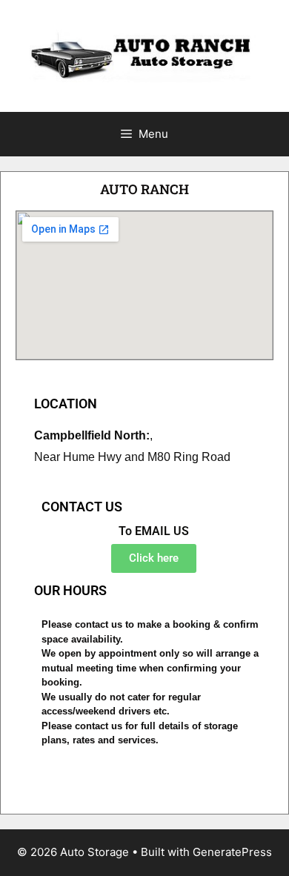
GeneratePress (232, 852)
